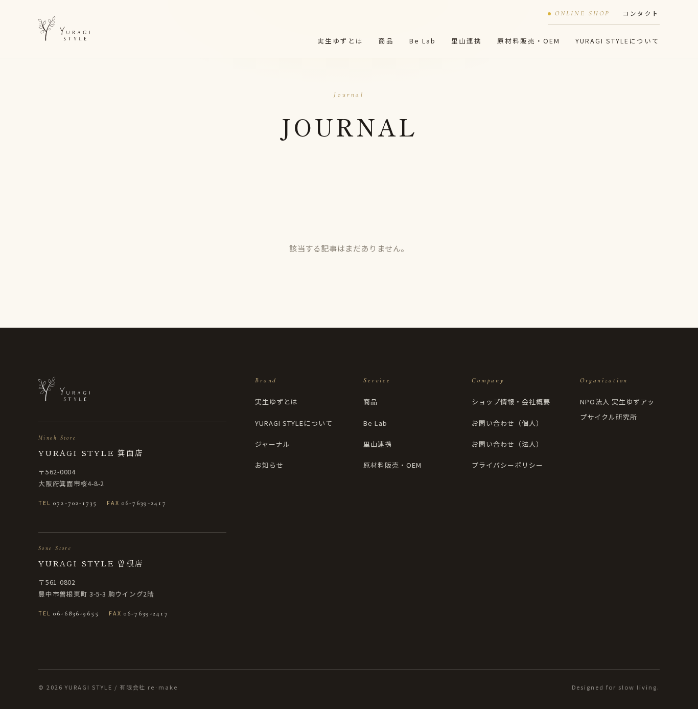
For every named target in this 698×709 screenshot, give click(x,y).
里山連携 (466, 40)
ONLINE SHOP (582, 13)
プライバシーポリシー (507, 465)
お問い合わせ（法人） (507, 444)
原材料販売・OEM (528, 40)
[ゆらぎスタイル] (64, 28)
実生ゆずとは (340, 40)
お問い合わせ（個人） (507, 423)
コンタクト (641, 13)
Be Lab (422, 40)
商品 (386, 40)
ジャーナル (272, 444)
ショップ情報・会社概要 (511, 401)
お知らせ (269, 465)
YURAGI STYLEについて (617, 40)
